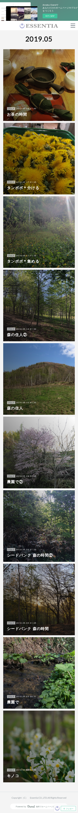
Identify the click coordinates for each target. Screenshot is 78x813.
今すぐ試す (50, 16)
